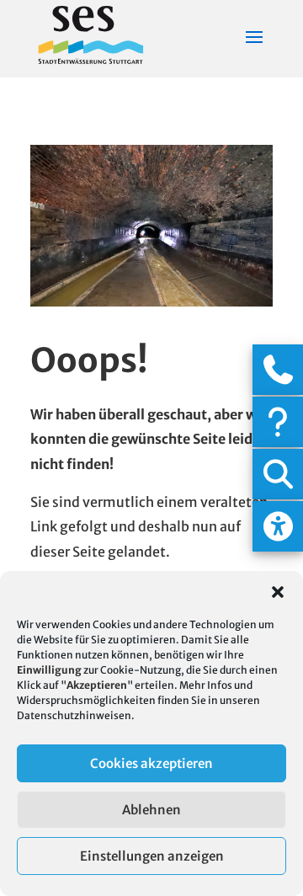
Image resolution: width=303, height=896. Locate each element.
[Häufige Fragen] (277, 422)
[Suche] (277, 474)
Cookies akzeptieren (151, 763)
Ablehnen (151, 810)
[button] (277, 592)
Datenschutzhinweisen (74, 715)
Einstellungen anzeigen (152, 856)
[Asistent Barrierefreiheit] (277, 526)
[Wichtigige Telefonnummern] (277, 369)
